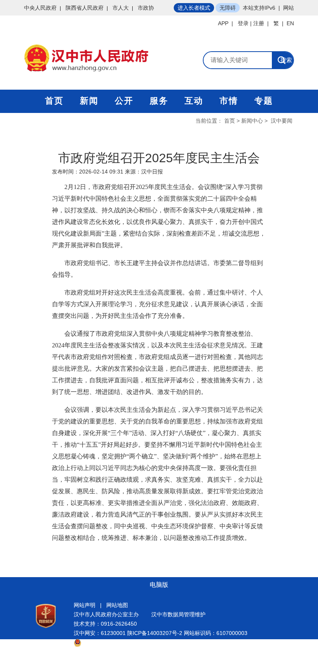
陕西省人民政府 (85, 8)
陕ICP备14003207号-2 (154, 633)
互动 (194, 101)
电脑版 (159, 584)
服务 (159, 101)
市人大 (120, 8)
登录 (243, 23)
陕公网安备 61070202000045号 (120, 642)
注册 (258, 23)
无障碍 (227, 8)
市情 (228, 101)
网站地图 (117, 605)
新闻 (89, 101)
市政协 (146, 8)
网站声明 (84, 605)
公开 (124, 101)
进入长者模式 (194, 8)
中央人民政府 (40, 8)
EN (290, 23)
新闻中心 (252, 121)
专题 (263, 101)
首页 (54, 101)
